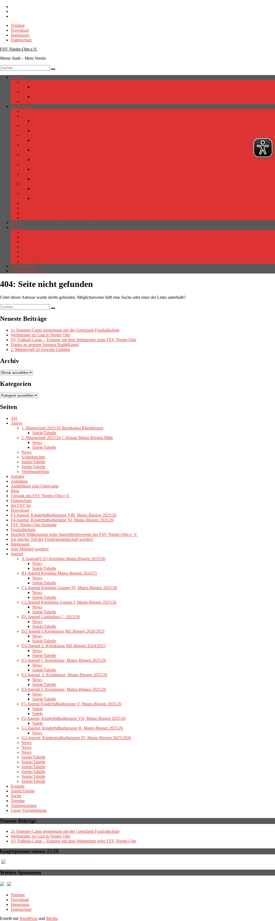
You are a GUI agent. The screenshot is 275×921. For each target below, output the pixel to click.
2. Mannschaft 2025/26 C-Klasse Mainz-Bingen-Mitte (67, 92)
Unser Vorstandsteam (29, 810)
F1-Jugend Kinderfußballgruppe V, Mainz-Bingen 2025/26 (71, 184)
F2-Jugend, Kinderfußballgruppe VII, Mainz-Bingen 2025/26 (73, 193)
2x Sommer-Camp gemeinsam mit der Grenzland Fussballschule (65, 330)
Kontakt (28, 246)
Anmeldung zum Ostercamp (35, 486)
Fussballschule (23, 266)
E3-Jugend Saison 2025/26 (44, 174)
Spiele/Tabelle (44, 87)
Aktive (16, 77)
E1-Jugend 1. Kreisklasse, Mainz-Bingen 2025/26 (63, 154)
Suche (16, 796)
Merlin (51, 918)
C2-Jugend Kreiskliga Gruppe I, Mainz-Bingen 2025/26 (69, 135)
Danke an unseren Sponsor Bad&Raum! (45, 344)
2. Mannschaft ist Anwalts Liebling (40, 349)
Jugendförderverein (27, 271)
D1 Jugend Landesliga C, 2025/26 (50, 145)
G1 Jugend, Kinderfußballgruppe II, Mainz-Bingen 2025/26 (72, 213)
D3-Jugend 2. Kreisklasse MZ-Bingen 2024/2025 (63, 645)
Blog (15, 491)
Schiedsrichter (33, 101)
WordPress (28, 918)
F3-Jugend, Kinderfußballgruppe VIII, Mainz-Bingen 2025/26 (74, 203)
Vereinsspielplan (35, 261)
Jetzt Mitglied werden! (30, 549)
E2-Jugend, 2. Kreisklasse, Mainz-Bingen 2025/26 (64, 164)
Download (20, 30)
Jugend (17, 554)
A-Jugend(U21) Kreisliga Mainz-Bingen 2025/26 (63, 116)
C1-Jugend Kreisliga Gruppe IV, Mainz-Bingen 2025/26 (69, 125)
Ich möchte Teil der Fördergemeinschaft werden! (52, 539)
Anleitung (19, 481)
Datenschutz (21, 40)
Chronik (28, 237)
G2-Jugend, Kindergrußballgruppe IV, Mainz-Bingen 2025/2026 (76, 217)
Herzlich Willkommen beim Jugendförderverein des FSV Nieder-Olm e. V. (74, 534)
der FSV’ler (31, 242)
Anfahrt (28, 232)
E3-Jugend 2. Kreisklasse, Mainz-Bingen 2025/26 (63, 689)
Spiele (37, 188)
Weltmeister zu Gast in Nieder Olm (40, 335)
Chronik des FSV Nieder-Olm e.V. (40, 495)
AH (14, 222)
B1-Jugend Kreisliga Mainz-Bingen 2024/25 (59, 573)
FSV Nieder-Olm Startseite (34, 524)
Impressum (20, 35)
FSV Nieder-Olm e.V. (18, 49)
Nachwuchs (21, 106)
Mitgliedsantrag (34, 251)
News (37, 442)
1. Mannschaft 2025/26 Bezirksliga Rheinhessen (62, 82)
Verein (16, 227)
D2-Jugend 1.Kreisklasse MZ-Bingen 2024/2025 (62, 631)
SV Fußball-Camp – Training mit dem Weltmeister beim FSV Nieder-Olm (73, 339)
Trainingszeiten (34, 256)
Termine (18, 25)
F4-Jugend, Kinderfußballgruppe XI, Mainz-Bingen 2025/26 (72, 208)
